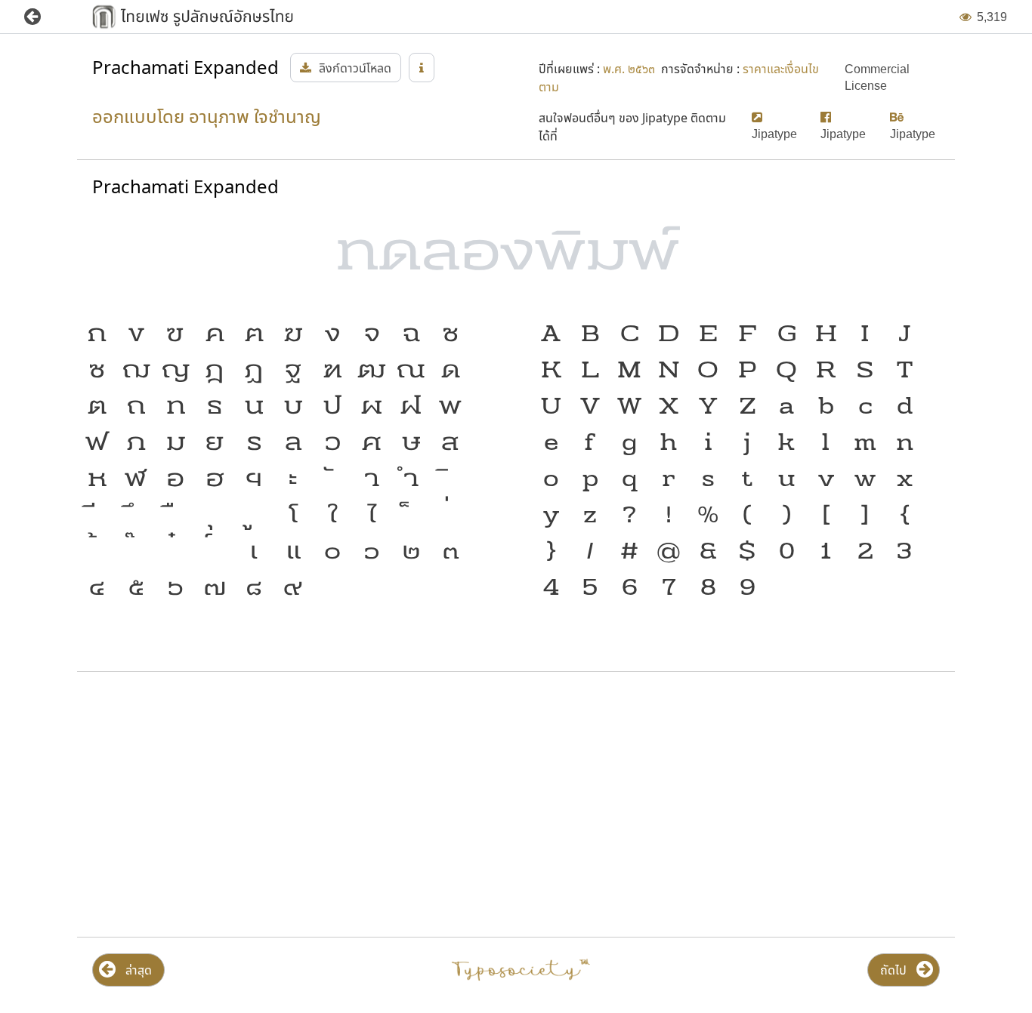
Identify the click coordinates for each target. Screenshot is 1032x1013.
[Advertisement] (219, 804)
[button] (43, 17)
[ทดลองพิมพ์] (515, 257)
